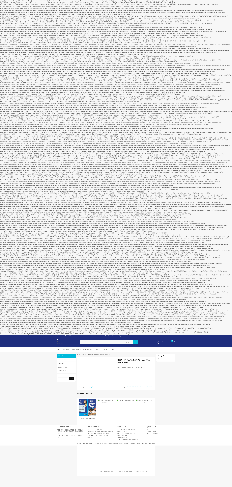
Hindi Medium (62, 370)
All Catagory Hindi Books (92, 387)
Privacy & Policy (152, 431)
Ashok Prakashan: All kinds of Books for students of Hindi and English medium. (105, 443)
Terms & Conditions (152, 433)
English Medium (62, 367)
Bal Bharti (61, 363)
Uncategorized (62, 359)
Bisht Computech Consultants (146, 443)
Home (148, 429)
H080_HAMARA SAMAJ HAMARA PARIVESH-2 (139, 387)
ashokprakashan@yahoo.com (129, 439)
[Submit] (135, 342)
